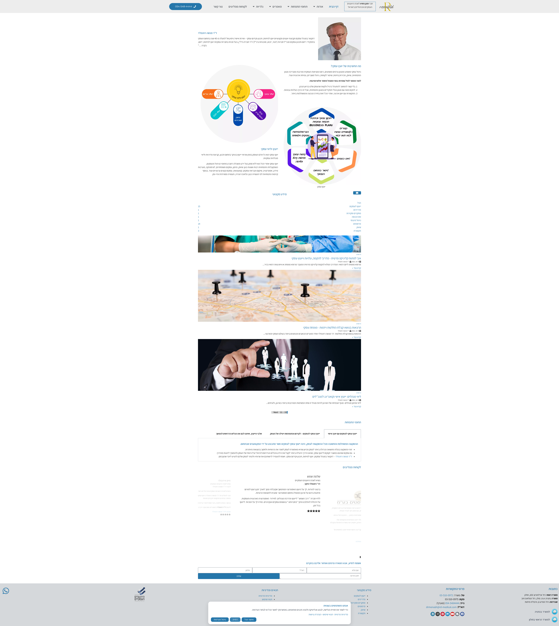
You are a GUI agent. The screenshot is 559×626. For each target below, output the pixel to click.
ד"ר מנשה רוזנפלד (207, 33)
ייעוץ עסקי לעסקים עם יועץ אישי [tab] (342, 433)
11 (281, 412)
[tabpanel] (279, 449)
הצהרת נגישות (315, 614)
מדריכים (361, 599)
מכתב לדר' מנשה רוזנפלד (308, 515)
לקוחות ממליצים (238, 6)
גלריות (259, 6)
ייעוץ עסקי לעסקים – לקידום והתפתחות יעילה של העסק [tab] (295, 433)
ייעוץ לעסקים (359, 595)
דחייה (235, 619)
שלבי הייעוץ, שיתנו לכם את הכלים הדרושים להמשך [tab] (239, 433)
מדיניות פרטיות (265, 595)
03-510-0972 (446, 595)
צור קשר (218, 6)
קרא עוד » (356, 268)
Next (276, 412)
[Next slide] (360, 557)
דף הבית (333, 6)
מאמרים (277, 6)
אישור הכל (249, 619)
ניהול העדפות (220, 619)
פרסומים (358, 254)
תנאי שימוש (267, 599)
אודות (320, 6)
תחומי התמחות (299, 6)
